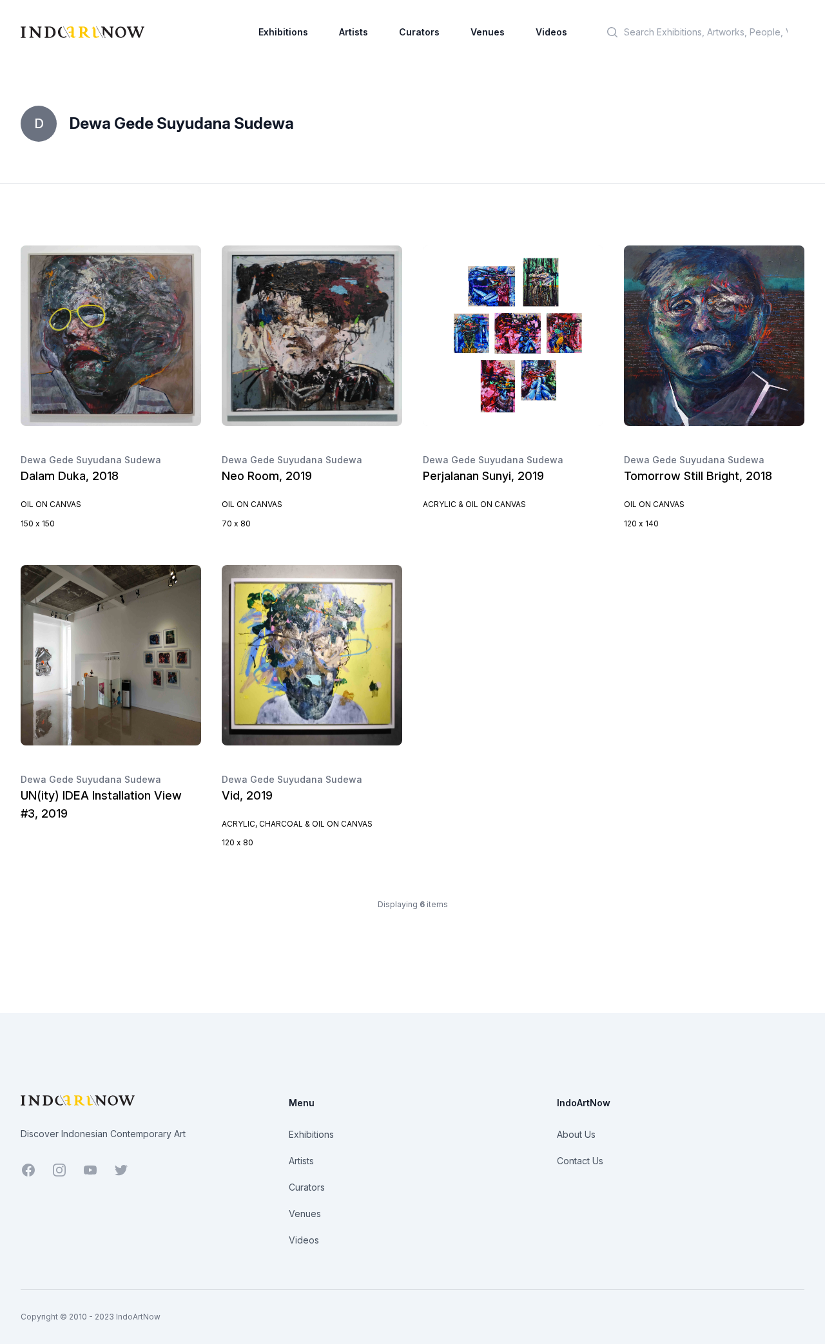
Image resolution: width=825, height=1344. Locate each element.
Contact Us (580, 1160)
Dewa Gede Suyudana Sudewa (91, 459)
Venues (488, 31)
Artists (353, 31)
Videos (551, 31)
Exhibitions (283, 31)
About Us (576, 1134)
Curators (419, 31)
